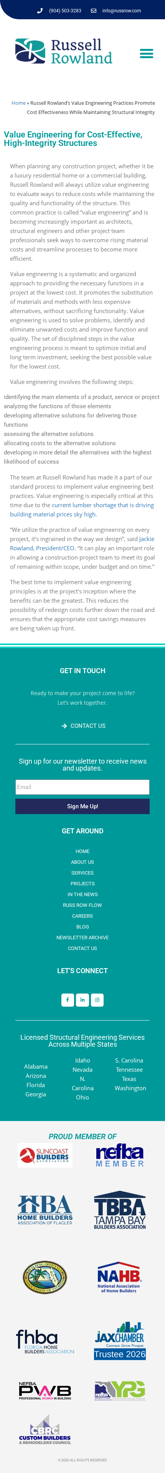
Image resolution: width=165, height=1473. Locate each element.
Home (19, 102)
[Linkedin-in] (82, 1000)
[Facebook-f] (67, 1000)
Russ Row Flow (82, 905)
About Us (82, 862)
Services (82, 873)
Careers (82, 916)
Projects (83, 883)
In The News (83, 894)
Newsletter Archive (82, 937)
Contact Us (82, 948)
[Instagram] (97, 1000)
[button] (146, 54)
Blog (82, 927)
